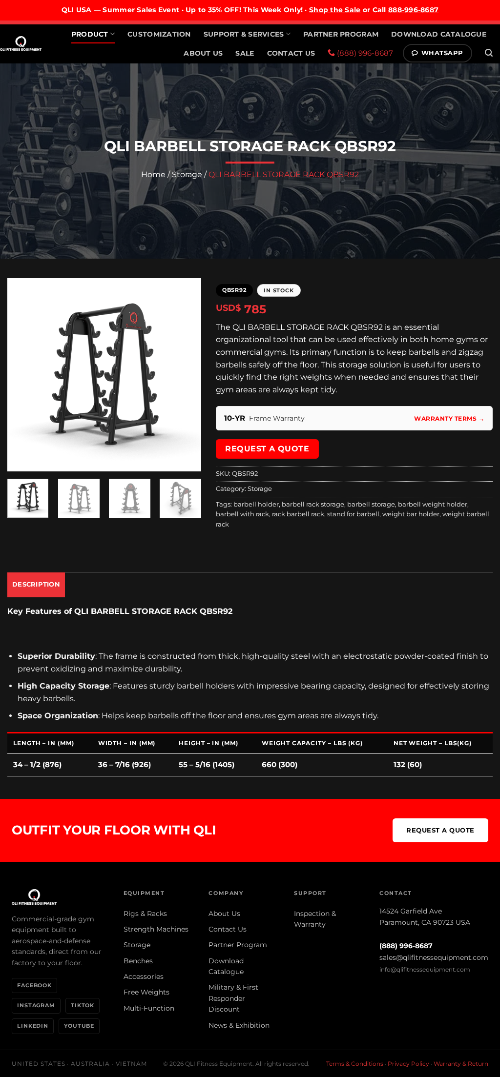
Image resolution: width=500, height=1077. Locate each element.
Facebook (34, 985)
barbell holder (256, 504)
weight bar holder (410, 514)
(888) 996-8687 (364, 53)
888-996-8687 (413, 10)
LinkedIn (32, 1025)
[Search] (489, 52)
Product (89, 34)
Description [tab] (36, 584)
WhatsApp (442, 53)
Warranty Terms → (449, 418)
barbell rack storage (313, 504)
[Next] (185, 374)
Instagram (36, 1005)
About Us (203, 53)
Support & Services (244, 34)
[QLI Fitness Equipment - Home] (58, 897)
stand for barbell (353, 514)
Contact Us (291, 53)
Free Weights (146, 992)
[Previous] (23, 374)
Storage (187, 174)
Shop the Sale (335, 10)
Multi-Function (149, 1008)
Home (153, 174)
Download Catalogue (438, 34)
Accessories (144, 976)
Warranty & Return (461, 1063)
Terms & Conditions (354, 1063)
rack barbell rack (298, 514)
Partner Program (340, 34)
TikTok (82, 1005)
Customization (159, 34)
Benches (138, 960)
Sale (244, 53)
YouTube (79, 1025)
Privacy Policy (408, 1063)
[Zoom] (20, 459)
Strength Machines (156, 929)
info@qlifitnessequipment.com (424, 969)
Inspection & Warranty (315, 919)
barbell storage (371, 504)
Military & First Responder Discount (233, 998)
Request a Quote (267, 448)
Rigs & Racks (145, 913)
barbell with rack (242, 514)
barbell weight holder (432, 504)
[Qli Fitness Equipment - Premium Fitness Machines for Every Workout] (21, 43)
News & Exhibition (239, 1025)
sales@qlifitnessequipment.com (433, 957)
